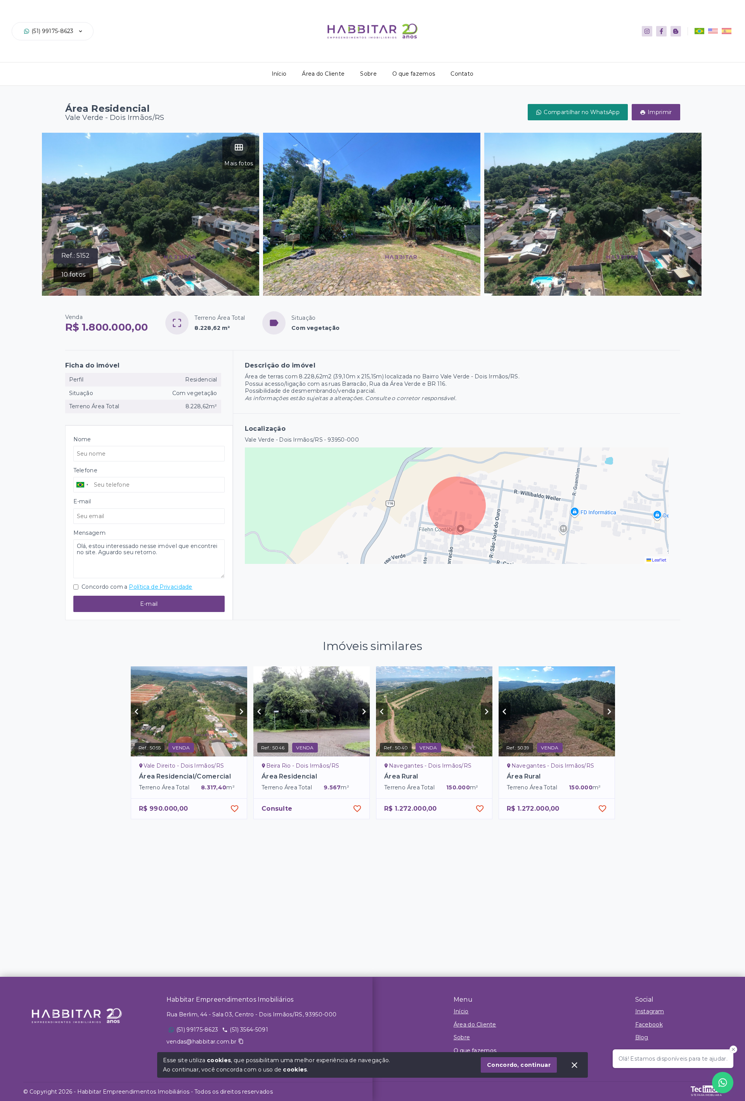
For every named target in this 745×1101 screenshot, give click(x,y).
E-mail (149, 603)
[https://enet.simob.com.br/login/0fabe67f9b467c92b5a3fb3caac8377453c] (675, 31)
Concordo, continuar (519, 1064)
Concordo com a (136, 586)
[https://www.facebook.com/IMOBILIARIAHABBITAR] (661, 31)
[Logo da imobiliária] (76, 1015)
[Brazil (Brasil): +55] (83, 484)
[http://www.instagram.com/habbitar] (647, 31)
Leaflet (659, 560)
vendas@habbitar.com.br (201, 1042)
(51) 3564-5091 (249, 1029)
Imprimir (660, 112)
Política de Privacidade (160, 586)
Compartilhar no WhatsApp (582, 112)
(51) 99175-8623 (52, 31)
